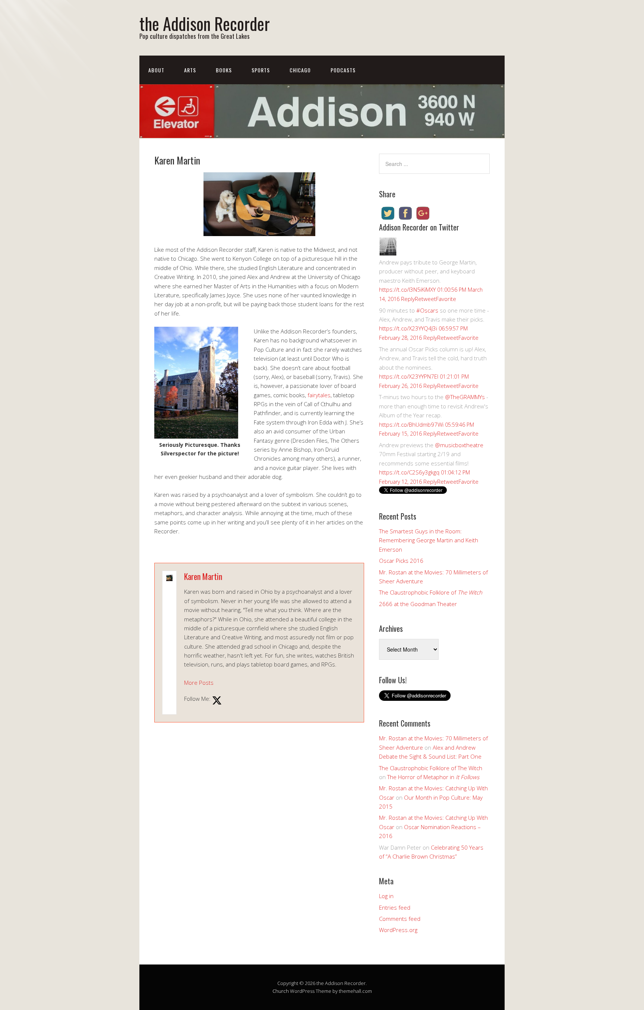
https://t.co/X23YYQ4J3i (408, 328)
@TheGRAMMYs (465, 397)
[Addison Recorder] (388, 253)
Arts (190, 70)
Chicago (300, 70)
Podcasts (343, 70)
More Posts (199, 682)
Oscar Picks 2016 (401, 560)
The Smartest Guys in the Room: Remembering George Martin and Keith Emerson (428, 540)
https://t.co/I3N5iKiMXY (407, 289)
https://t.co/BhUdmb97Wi (411, 424)
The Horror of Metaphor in (433, 777)
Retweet (425, 298)
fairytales (319, 395)
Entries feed (394, 907)
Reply (408, 298)
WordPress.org (398, 930)
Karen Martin (203, 576)
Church (280, 991)
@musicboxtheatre (459, 445)
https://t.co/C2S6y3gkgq (409, 472)
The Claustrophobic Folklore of (430, 592)
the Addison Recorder (204, 23)
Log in (386, 896)
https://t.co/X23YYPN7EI (408, 376)
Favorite (446, 298)
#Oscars (427, 310)
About (156, 70)
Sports (261, 70)
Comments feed (399, 918)
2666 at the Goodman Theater (418, 604)
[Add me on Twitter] (216, 701)
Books (224, 70)
